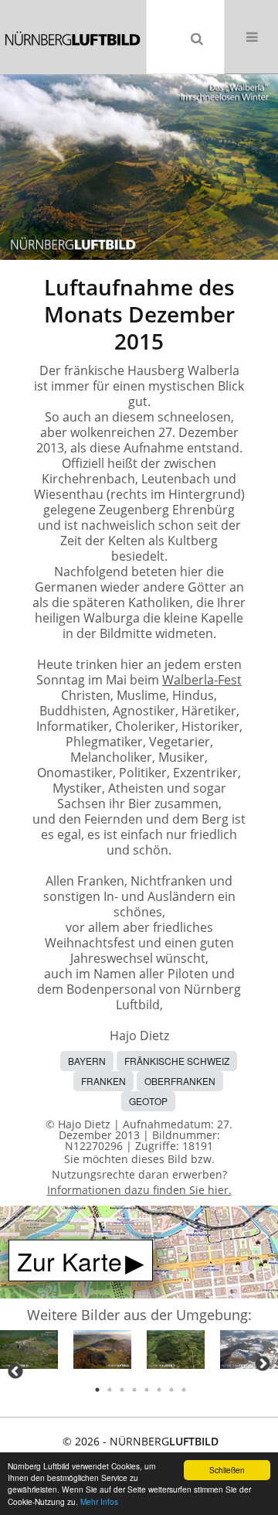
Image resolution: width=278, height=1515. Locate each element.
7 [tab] (171, 1389)
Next (262, 1363)
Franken (103, 1080)
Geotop (148, 1100)
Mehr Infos (99, 1501)
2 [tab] (109, 1389)
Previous (15, 1371)
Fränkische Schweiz (176, 1060)
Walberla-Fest (202, 679)
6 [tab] (159, 1389)
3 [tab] (122, 1389)
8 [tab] (184, 1389)
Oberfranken (179, 1080)
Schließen (227, 1470)
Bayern (87, 1060)
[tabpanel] (29, 1352)
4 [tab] (134, 1389)
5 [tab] (146, 1389)
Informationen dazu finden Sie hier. (139, 1189)
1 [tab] (97, 1389)
